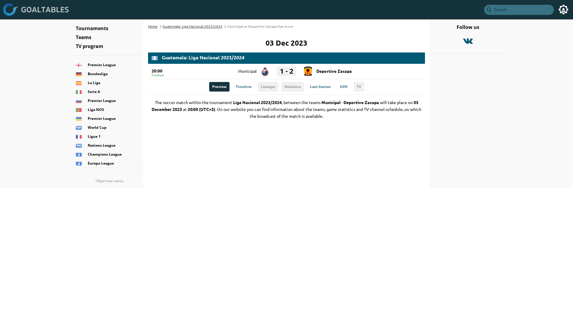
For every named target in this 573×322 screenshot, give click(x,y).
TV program (89, 46)
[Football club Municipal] (265, 69)
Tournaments (92, 28)
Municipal (247, 71)
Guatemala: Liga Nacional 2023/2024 (192, 26)
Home (153, 26)
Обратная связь (110, 180)
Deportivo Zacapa (334, 71)
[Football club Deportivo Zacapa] (308, 69)
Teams (83, 37)
